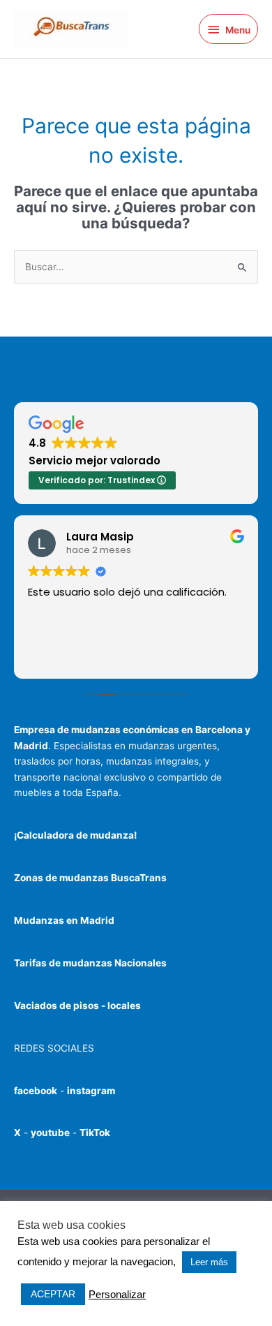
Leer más (209, 1262)
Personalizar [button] (117, 1294)
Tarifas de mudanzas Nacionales (90, 962)
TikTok (95, 1132)
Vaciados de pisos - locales (77, 1005)
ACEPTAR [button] (53, 1293)
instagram (91, 1090)
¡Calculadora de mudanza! (75, 835)
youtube (50, 1132)
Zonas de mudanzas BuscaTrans (90, 877)
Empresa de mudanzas (68, 729)
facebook (35, 1090)
